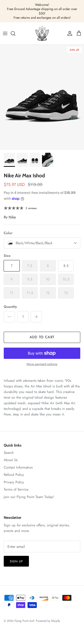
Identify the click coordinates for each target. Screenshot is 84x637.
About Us (11, 459)
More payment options (42, 364)
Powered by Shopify (48, 621)
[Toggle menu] (5, 33)
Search (9, 452)
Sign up (16, 561)
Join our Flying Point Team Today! (29, 496)
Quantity (10, 306)
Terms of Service (16, 489)
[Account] (68, 33)
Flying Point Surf (24, 621)
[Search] (15, 33)
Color (8, 233)
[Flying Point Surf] (42, 33)
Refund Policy (14, 474)
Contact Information (18, 467)
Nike (12, 217)
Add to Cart (42, 337)
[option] (42, 97)
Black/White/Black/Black (34, 243)
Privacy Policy (14, 482)
